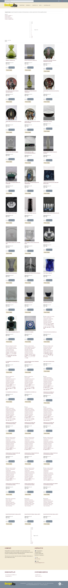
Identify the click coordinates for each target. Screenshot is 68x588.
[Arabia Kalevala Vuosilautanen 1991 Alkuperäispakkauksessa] (11, 474)
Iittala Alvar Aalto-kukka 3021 (31, 60)
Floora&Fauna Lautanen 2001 (30, 391)
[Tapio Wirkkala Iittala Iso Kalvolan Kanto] (30, 233)
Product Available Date (9, 19)
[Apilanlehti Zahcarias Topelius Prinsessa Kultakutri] (49, 51)
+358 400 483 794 (49, 583)
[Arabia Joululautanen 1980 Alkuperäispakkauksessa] (11, 413)
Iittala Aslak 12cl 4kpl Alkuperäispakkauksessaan (30, 152)
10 (31, 35)
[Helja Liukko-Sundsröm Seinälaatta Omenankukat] (30, 173)
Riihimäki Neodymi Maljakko (11, 273)
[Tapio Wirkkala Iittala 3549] (11, 204)
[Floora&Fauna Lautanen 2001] (30, 383)
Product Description (8, 17)
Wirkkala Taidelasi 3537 (10, 60)
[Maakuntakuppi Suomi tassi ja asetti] (48, 505)
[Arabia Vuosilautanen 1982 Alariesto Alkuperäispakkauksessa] (48, 474)
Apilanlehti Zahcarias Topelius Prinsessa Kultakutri (49, 61)
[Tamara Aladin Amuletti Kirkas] (11, 143)
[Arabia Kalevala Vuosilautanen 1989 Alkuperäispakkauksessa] (30, 444)
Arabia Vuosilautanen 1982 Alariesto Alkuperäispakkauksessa (50, 484)
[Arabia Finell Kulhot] (49, 112)
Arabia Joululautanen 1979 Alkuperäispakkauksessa (48, 392)
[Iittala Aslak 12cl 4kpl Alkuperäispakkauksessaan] (30, 143)
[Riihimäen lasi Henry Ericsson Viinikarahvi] (30, 82)
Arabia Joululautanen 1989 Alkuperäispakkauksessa (48, 423)
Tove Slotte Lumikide (29, 331)
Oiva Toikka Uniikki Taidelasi (30, 213)
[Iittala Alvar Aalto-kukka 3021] (30, 51)
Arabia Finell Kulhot (47, 121)
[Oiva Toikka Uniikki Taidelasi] (30, 204)
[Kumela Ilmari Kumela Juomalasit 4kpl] (49, 204)
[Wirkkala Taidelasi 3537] (11, 51)
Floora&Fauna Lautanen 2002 (11, 391)
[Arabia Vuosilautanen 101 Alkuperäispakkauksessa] (30, 474)
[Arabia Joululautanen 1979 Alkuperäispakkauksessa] (48, 383)
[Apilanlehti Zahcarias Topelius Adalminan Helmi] (11, 82)
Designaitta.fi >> (8, 576)
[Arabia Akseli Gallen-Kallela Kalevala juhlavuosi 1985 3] (30, 112)
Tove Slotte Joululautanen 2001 (50, 331)
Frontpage (21, 5)
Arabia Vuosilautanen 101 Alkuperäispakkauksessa (29, 484)
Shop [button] (40, 5)
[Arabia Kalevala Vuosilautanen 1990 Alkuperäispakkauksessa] (48, 444)
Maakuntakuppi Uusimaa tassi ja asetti (32, 514)
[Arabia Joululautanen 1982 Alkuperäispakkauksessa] (30, 413)
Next (32, 36)
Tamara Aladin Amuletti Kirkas (12, 151)
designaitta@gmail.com (39, 562)
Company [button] (28, 5)
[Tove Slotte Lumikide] (30, 323)
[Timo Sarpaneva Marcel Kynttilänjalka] (30, 264)
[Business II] (10, 584)
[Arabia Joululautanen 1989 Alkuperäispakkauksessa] (48, 413)
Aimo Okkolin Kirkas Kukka (48, 361)
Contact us (35, 5)
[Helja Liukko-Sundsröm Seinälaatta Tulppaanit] (11, 173)
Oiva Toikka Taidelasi (47, 273)
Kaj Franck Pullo (46, 242)
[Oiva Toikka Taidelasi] (49, 264)
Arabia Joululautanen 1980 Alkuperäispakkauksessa (11, 423)
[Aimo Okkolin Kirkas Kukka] (48, 352)
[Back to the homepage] (11, 5)
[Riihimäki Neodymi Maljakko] (11, 264)
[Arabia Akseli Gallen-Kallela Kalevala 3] (49, 82)
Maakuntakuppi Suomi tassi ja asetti (50, 514)
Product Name (7, 16)
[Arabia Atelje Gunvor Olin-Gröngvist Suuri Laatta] (49, 173)
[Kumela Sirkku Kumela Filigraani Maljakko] (48, 143)
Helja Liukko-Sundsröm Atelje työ (13, 331)
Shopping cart (47, 5)
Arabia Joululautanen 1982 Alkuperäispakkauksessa (30, 423)
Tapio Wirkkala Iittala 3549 (11, 213)
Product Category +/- (9, 15)
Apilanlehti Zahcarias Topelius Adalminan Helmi (12, 91)
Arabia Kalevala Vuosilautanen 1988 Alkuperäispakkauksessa (13, 454)
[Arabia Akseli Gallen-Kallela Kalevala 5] (11, 112)
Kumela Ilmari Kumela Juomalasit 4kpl (51, 213)
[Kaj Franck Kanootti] (30, 293)
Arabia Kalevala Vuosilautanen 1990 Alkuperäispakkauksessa (50, 454)
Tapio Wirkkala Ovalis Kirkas (11, 302)
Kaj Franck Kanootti (29, 302)
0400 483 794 (37, 558)
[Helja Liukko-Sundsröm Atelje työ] (11, 323)
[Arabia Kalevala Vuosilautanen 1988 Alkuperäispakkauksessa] (11, 444)
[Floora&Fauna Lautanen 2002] (11, 383)
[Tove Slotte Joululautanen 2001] (49, 323)
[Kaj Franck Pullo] (49, 233)
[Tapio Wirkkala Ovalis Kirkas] (11, 293)
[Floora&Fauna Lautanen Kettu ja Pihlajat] (11, 352)
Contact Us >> (38, 574)
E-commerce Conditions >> (11, 574)
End (32, 37)
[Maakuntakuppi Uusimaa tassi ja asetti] (30, 505)
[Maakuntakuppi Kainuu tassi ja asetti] (11, 505)
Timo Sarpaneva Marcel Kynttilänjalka (32, 273)
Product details (9, 70)
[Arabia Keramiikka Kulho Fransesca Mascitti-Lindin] (30, 352)
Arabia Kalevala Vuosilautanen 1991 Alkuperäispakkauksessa (13, 484)
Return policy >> (38, 576)
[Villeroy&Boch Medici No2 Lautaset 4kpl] (11, 233)
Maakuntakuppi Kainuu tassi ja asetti (13, 514)
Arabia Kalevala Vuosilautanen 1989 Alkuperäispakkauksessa (32, 454)
